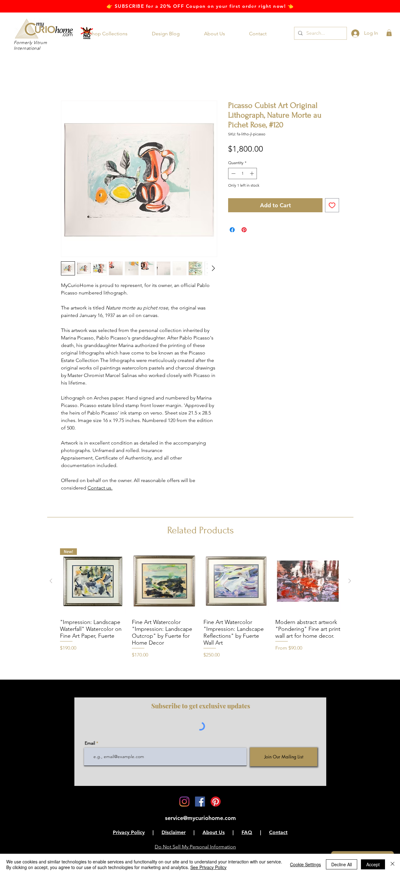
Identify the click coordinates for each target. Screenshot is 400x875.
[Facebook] (200, 802)
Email (90, 744)
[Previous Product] (51, 581)
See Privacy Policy (208, 867)
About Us (213, 833)
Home (68, 78)
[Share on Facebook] (232, 230)
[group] (200, 603)
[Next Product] (349, 581)
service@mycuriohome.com (200, 818)
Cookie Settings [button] (305, 864)
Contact (278, 833)
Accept (373, 864)
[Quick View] (165, 581)
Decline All (341, 864)
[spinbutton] (243, 174)
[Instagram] (184, 802)
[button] (112, 33)
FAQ (247, 833)
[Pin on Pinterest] (244, 230)
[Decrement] (233, 174)
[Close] (392, 864)
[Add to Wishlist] (332, 206)
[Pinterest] (216, 802)
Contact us (99, 488)
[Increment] (252, 174)
